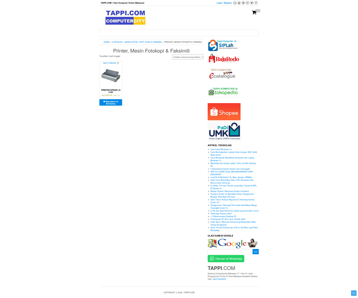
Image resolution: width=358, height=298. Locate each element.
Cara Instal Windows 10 (220, 149)
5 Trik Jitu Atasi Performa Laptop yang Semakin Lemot (234, 210)
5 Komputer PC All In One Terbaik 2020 (227, 219)
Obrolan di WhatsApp (228, 259)
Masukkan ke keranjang (112, 102)
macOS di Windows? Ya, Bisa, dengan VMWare (231, 177)
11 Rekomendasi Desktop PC (223, 216)
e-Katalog (117, 42)
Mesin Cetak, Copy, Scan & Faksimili (143, 42)
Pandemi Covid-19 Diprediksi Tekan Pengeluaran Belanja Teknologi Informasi (232, 195)
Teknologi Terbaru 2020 (221, 213)
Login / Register (224, 2)
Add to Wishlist (109, 62)
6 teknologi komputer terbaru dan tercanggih (230, 168)
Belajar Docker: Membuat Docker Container (229, 191)
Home (106, 42)
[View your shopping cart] (254, 13)
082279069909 (219, 279)
